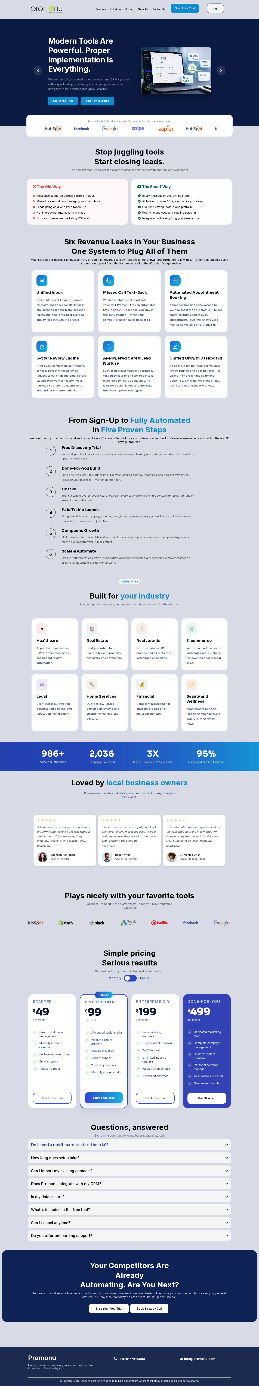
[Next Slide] (221, 70)
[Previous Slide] (38, 70)
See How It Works (97, 100)
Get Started (206, 1098)
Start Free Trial (63, 100)
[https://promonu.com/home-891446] (46, 9)
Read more (44, 846)
